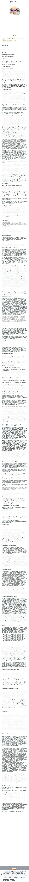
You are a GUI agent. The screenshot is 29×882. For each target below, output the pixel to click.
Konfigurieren (22, 877)
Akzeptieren (6, 880)
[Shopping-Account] (18, 2)
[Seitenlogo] (14, 11)
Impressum (15, 877)
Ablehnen (12, 880)
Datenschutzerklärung (7, 877)
